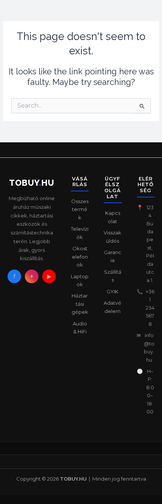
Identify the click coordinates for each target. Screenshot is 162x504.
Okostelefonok (80, 256)
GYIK (112, 291)
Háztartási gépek (80, 304)
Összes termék (80, 209)
